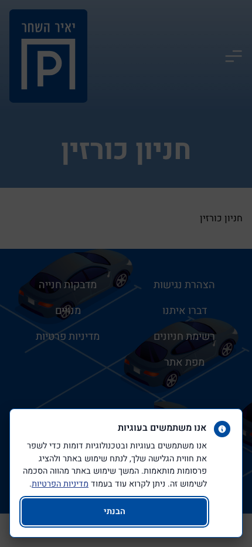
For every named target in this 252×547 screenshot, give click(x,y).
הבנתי (114, 511)
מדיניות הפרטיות (60, 484)
